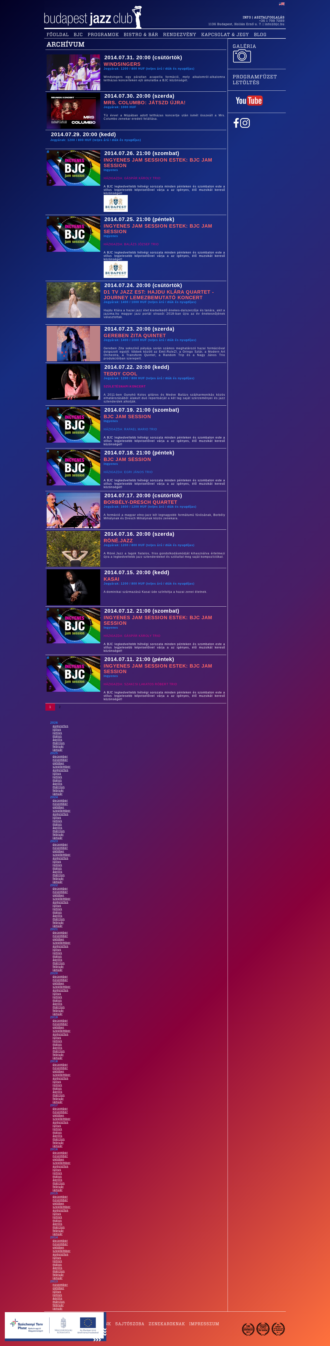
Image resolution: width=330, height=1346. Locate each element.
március (59, 743)
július (57, 729)
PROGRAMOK (103, 35)
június (57, 733)
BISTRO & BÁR (141, 35)
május (57, 736)
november (60, 760)
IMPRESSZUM (204, 1324)
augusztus (60, 726)
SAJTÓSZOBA (129, 1324)
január (58, 749)
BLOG (260, 35)
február (58, 746)
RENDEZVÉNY (179, 35)
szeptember (62, 766)
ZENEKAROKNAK (167, 1324)
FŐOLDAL (58, 35)
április (57, 739)
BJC (78, 35)
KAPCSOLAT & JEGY (225, 35)
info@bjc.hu (275, 24)
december (60, 756)
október (58, 763)
